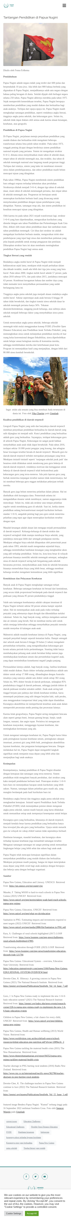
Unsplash (54, 413)
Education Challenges (32, 1121)
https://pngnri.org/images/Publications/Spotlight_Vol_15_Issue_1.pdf (35, 1094)
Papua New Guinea (46, 1143)
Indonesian (45, 1132)
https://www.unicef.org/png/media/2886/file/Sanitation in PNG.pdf (34, 927)
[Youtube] (45, 1177)
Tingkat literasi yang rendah (34, 1148)
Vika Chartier (38, 413)
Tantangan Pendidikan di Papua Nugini (30, 17)
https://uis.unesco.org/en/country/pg (26, 886)
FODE (9, 1132)
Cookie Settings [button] (13, 1213)
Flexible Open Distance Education (44, 1127)
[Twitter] (35, 1177)
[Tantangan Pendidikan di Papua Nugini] (35, 44)
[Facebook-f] (26, 1177)
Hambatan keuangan (26, 1132)
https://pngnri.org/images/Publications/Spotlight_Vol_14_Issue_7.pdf (35, 986)
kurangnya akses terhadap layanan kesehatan (23, 1137)
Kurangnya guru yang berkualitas (19, 1143)
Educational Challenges (15, 1127)
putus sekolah (11, 1148)
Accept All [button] (32, 1213)
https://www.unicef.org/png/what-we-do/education (26, 913)
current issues (11, 1121)
